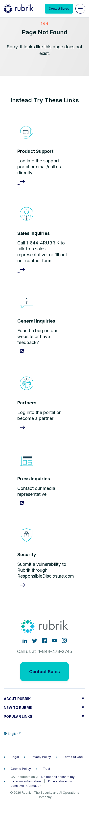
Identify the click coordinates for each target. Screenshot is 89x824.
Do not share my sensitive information (41, 783)
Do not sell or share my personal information (43, 779)
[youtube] (54, 640)
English (13, 733)
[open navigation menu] (80, 9)
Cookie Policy (21, 769)
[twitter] (35, 640)
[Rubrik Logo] (18, 8)
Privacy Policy (41, 757)
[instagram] (64, 640)
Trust (46, 769)
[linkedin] (25, 640)
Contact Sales (59, 8)
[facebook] (44, 640)
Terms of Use (73, 757)
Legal (15, 757)
